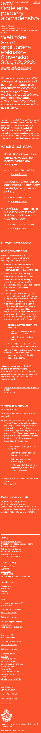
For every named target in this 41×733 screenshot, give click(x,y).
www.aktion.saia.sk (10, 507)
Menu (36, 2)
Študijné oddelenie (9, 547)
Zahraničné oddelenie (11, 549)
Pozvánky (5, 67)
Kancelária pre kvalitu (11, 541)
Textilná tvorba (8, 661)
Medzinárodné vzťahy (21, 67)
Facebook (5, 588)
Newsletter (6, 571)
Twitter (4, 591)
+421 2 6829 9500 (9, 644)
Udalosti (11, 26)
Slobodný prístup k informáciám (16, 576)
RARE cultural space (10, 557)
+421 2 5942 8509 (9, 694)
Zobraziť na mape (9, 617)
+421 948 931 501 (8, 610)
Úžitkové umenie (9, 659)
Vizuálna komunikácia (11, 679)
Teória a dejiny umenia (11, 622)
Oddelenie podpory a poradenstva (13, 28)
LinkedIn (5, 594)
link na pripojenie (19, 174)
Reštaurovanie (7, 667)
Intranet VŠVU (7, 566)
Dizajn (4, 677)
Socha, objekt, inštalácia (12, 664)
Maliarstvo (6, 624)
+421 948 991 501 (8, 642)
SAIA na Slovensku (25, 512)
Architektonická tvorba (11, 627)
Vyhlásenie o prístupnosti (12, 730)
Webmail (5, 569)
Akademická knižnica (11, 552)
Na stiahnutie (7, 574)
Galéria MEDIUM (8, 554)
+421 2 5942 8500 (9, 612)
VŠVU (3, 26)
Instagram (6, 586)
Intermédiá (6, 669)
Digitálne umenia (9, 654)
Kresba (4, 656)
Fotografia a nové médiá (12, 674)
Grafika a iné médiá (10, 672)
